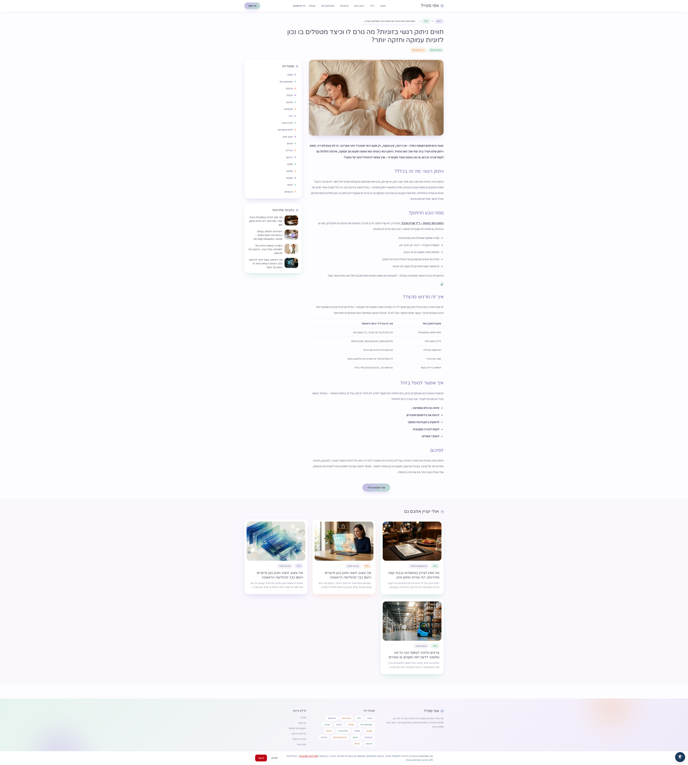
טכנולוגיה (368, 737)
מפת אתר (301, 744)
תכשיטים (344, 5)
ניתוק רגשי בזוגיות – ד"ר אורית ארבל (423, 223)
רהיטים (329, 730)
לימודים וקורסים (340, 737)
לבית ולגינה (343, 730)
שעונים (369, 730)
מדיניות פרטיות (299, 733)
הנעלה (339, 724)
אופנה (383, 5)
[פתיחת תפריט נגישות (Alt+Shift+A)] (680, 757)
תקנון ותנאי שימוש (297, 728)
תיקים (355, 737)
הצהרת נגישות (299, 739)
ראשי (439, 21)
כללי (372, 5)
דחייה (274, 758)
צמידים (324, 737)
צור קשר (302, 722)
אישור (261, 758)
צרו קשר (252, 5)
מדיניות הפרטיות (308, 756)
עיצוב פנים (359, 5)
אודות (303, 717)
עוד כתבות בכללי (376, 487)
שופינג (327, 724)
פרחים (357, 743)
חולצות (357, 730)
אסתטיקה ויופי (327, 5)
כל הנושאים (299, 5)
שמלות (312, 5)
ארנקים (369, 743)
